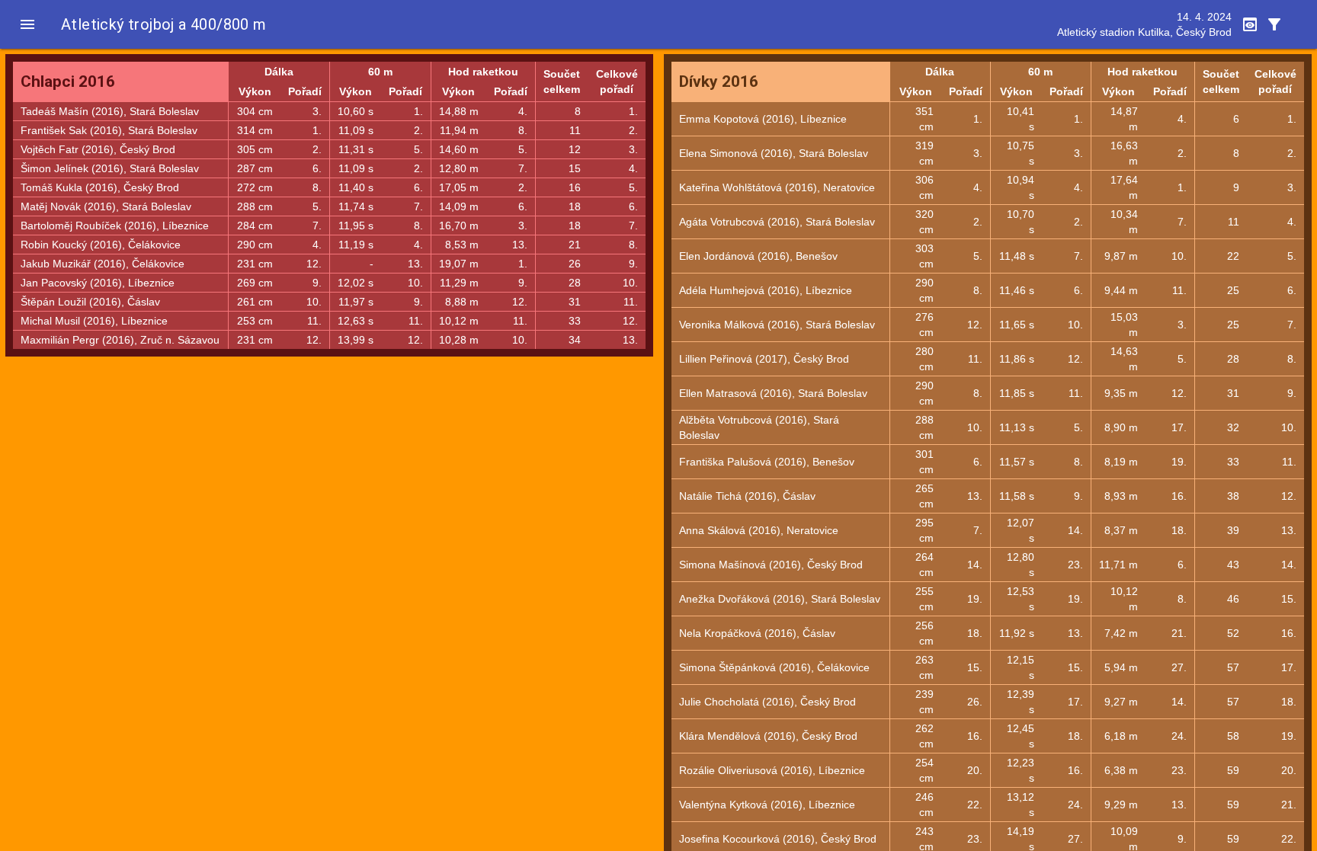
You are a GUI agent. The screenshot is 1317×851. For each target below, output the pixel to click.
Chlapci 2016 (68, 81)
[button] (27, 24)
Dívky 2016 (718, 81)
